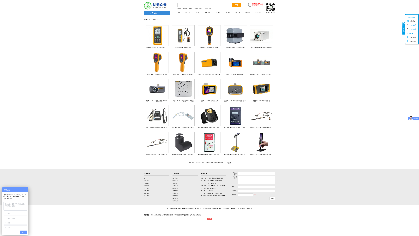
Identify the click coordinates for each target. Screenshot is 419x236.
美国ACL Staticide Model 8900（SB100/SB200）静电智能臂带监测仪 (218, 127)
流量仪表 (175, 183)
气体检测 (175, 191)
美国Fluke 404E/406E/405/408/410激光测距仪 (159, 47)
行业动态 (217, 12)
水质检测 (175, 196)
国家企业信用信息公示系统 (159, 215)
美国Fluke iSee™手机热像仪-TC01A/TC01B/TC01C (265, 74)
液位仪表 (175, 180)
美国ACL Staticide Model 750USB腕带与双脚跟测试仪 (240, 154)
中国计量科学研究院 (173, 215)
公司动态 (227, 12)
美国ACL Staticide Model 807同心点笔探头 (262, 127)
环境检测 (175, 193)
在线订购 (237, 12)
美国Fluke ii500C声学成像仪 (261, 101)
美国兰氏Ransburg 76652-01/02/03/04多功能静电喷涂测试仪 (164, 127)
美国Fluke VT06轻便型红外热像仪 (183, 74)
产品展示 (197, 12)
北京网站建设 (248, 208)
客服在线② (412, 29)
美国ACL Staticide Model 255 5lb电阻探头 (184, 154)
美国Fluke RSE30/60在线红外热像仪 (209, 74)
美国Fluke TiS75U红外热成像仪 (209, 47)
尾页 (198, 162)
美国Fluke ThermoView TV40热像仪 (261, 47)
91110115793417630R (202, 208)
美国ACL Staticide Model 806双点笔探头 (158, 154)
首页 (178, 12)
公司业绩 (248, 12)
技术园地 (207, 12)
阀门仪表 (175, 178)
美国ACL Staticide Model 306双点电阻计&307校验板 (265, 154)
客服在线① (412, 25)
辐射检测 (175, 188)
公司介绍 (187, 12)
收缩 (403, 28)
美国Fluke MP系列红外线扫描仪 (235, 47)
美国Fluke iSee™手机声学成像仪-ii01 (235, 101)
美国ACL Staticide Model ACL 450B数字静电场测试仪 (239, 127)
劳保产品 (175, 201)
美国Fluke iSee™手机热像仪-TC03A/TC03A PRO (160, 101)
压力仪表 (175, 186)
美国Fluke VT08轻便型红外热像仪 (157, 74)
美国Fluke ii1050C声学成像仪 (209, 101)
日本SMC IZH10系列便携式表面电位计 (183, 127)
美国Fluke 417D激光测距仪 (183, 47)
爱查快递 (198, 215)
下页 (195, 162)
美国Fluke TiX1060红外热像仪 (235, 74)
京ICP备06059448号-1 (215, 208)
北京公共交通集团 (184, 215)
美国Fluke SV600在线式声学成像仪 (183, 101)
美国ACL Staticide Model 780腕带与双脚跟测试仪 (212, 154)
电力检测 (175, 198)
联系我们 (258, 12)
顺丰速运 (192, 215)
